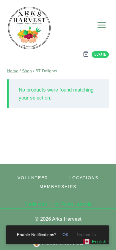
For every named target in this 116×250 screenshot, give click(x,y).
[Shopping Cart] (86, 54)
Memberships (58, 186)
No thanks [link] (86, 234)
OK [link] (65, 234)
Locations (83, 177)
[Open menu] (101, 24)
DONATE (100, 54)
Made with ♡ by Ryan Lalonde (58, 204)
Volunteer (33, 177)
